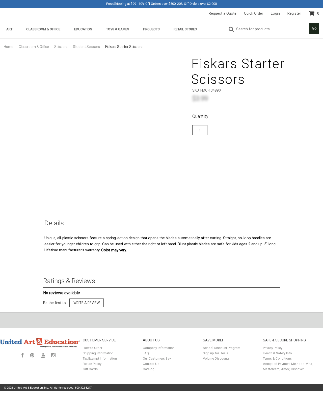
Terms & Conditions (277, 358)
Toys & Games (117, 29)
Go (314, 28)
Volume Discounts (216, 358)
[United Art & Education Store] (40, 342)
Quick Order (253, 13)
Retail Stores (185, 29)
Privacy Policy (272, 348)
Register (294, 13)
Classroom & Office (43, 29)
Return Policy (92, 364)
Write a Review (86, 303)
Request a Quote (222, 13)
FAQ (146, 353)
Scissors (60, 47)
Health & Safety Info (277, 353)
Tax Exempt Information (100, 358)
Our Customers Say (157, 358)
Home (9, 47)
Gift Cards (90, 369)
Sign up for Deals (215, 353)
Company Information (159, 348)
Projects (151, 29)
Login (275, 13)
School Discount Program (221, 348)
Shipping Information (98, 353)
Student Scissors (86, 47)
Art (9, 29)
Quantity (200, 116)
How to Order (92, 348)
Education (83, 29)
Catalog (148, 369)
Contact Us (151, 364)
